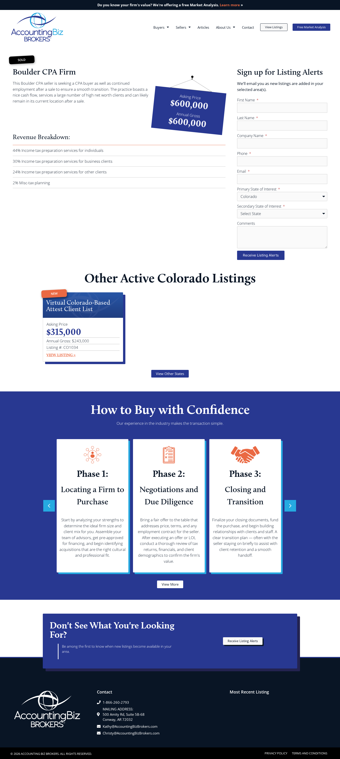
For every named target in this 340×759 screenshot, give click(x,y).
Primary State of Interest (257, 189)
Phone (242, 153)
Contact (248, 27)
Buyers (158, 27)
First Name (246, 100)
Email (242, 171)
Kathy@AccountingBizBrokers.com (130, 726)
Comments (246, 223)
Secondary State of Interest (259, 206)
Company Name (250, 135)
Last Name (246, 117)
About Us (223, 27)
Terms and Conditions (309, 753)
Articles (203, 27)
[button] (290, 506)
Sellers (181, 27)
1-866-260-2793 (116, 702)
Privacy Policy (276, 753)
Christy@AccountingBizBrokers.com (131, 733)
